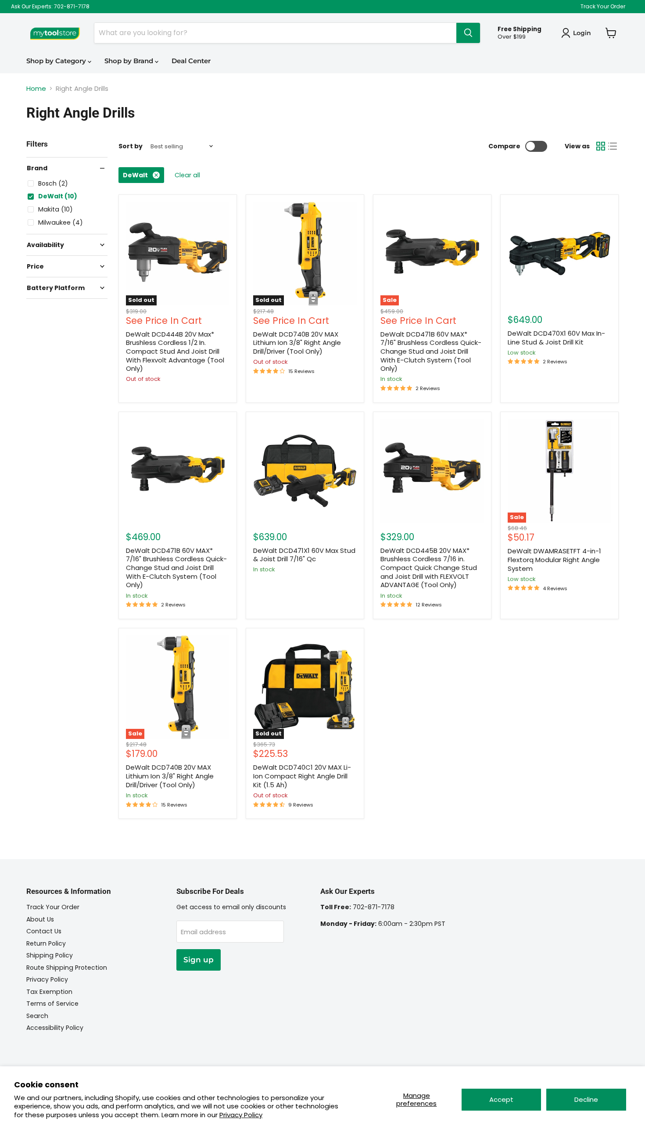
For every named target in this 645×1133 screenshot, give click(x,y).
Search (37, 1015)
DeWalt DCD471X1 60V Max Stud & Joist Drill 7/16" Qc (304, 555)
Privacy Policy (240, 1114)
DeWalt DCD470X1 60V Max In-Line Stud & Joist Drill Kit (556, 338)
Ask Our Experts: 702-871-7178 (50, 7)
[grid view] (601, 146)
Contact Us (43, 931)
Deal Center (191, 61)
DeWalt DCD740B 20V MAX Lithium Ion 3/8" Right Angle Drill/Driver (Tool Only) (297, 343)
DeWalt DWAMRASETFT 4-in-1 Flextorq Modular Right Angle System (554, 559)
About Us (40, 919)
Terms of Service (52, 1003)
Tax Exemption (49, 991)
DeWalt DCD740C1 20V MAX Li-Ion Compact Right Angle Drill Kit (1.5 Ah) (302, 776)
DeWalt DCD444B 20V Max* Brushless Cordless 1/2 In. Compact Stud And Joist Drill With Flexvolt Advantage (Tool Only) (175, 351)
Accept (501, 1099)
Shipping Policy (49, 955)
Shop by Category (57, 61)
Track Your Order (602, 7)
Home (36, 88)
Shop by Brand (129, 61)
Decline (586, 1099)
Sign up (198, 959)
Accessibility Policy (54, 1027)
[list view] (613, 146)
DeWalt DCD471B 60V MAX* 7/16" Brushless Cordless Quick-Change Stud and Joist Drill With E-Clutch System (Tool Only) (430, 351)
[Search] (468, 33)
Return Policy (46, 943)
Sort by (130, 146)
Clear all (187, 175)
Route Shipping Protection (66, 967)
